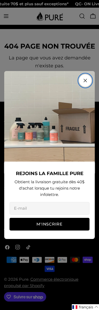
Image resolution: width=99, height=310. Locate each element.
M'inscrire (49, 224)
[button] (85, 307)
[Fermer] (85, 80)
